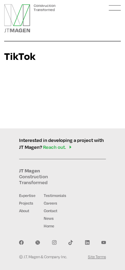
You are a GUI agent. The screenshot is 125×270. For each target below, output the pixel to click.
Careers (50, 203)
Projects (26, 203)
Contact (50, 210)
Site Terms (97, 256)
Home (49, 226)
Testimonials (55, 195)
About (24, 210)
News (49, 218)
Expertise (27, 195)
